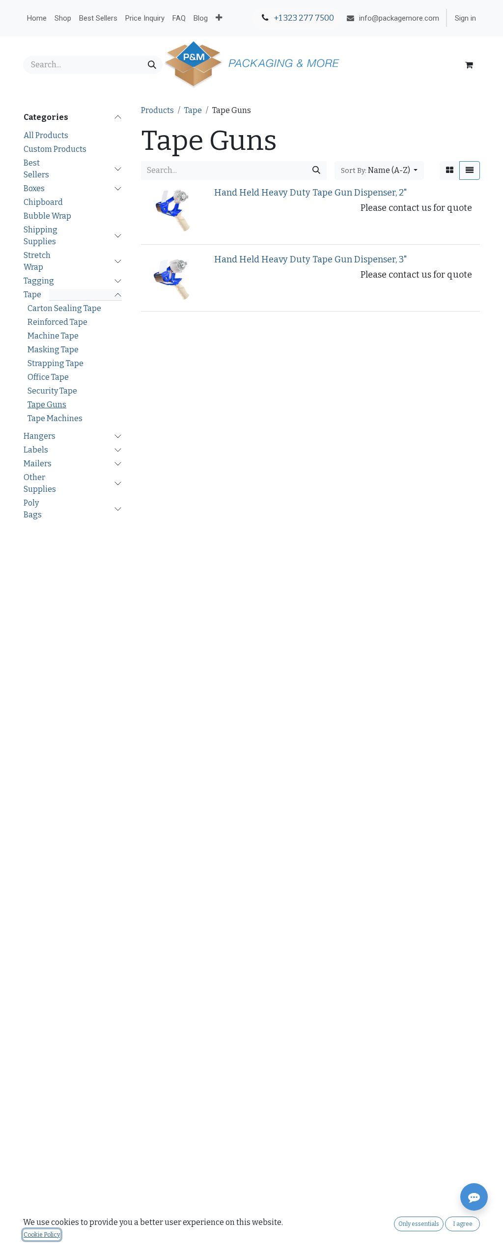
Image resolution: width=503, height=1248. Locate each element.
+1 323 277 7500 (303, 18)
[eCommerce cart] (469, 65)
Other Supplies (40, 483)
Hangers (40, 436)
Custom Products (55, 149)
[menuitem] (37, 18)
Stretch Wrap (37, 261)
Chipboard (43, 202)
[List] (469, 170)
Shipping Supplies (40, 235)
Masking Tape (53, 349)
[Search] (152, 65)
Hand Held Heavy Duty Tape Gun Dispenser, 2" (310, 192)
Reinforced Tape (57, 322)
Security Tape (52, 391)
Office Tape (48, 377)
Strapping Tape (56, 363)
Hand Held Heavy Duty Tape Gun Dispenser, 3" (310, 259)
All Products (46, 135)
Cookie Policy (42, 1234)
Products (157, 110)
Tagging (39, 280)
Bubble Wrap (47, 216)
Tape (32, 294)
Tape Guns (47, 404)
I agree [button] (463, 1223)
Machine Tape (53, 335)
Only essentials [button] (418, 1223)
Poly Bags (33, 508)
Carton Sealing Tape (64, 308)
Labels (36, 449)
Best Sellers (36, 168)
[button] (379, 170)
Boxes (34, 188)
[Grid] (450, 170)
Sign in (465, 18)
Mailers (38, 463)
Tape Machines (55, 418)
